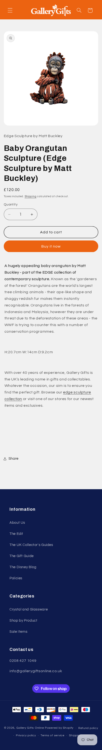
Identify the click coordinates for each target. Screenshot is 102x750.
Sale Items (18, 631)
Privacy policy (26, 735)
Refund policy (88, 728)
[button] (10, 10)
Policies (15, 578)
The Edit (16, 534)
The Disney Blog (22, 567)
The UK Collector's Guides (31, 545)
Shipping (31, 196)
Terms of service (53, 735)
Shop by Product (23, 620)
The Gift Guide (21, 556)
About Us (17, 522)
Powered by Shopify (59, 728)
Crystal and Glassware (28, 609)
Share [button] (14, 458)
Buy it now (51, 246)
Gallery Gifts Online (30, 728)
